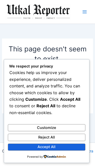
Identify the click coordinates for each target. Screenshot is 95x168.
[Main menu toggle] (84, 12)
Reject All (46, 137)
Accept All (46, 147)
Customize (46, 127)
